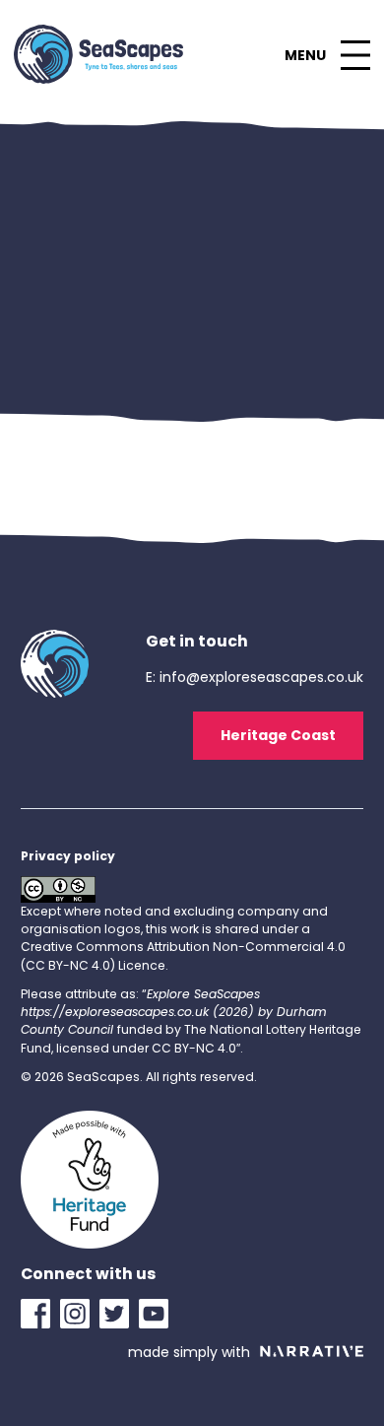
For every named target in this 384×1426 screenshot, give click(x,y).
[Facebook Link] (40, 1313)
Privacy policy (68, 856)
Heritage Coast (278, 735)
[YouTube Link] (158, 1313)
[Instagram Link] (79, 1313)
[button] (327, 55)
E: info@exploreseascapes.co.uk (254, 677)
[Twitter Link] (119, 1313)
